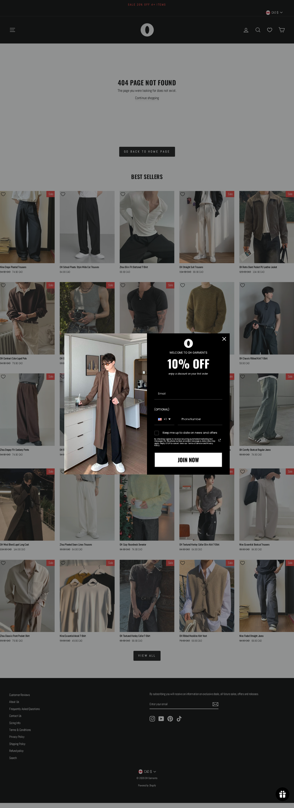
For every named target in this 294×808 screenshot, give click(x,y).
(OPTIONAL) (161, 409)
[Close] (224, 338)
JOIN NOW (188, 460)
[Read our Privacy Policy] (219, 440)
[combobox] (164, 419)
